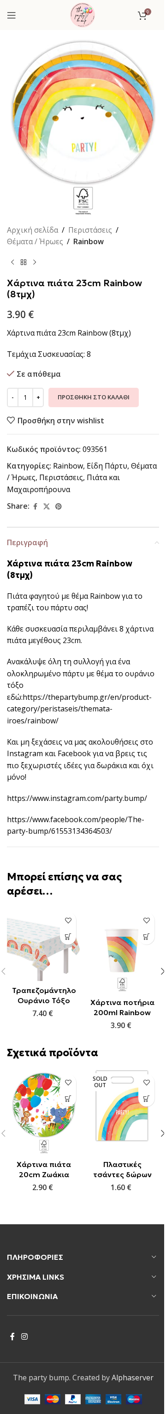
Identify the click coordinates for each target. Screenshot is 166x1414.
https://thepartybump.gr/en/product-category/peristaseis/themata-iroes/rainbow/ (79, 709)
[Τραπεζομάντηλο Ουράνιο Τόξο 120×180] (44, 944)
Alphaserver (133, 1377)
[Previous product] (12, 262)
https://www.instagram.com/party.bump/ (77, 798)
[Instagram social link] (24, 1336)
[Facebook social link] (35, 506)
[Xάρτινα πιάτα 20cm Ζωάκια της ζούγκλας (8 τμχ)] (44, 1112)
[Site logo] (82, 14)
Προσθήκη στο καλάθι (94, 397)
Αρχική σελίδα (32, 230)
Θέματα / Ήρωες (35, 241)
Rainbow (88, 241)
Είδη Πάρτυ (107, 466)
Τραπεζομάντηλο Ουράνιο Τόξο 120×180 (44, 1001)
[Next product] (34, 262)
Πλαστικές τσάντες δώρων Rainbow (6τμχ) (122, 1175)
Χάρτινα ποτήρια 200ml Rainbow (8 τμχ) (122, 1013)
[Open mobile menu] (11, 15)
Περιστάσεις (90, 230)
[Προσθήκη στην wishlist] (68, 920)
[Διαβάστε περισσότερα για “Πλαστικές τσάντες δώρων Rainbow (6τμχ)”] (146, 1098)
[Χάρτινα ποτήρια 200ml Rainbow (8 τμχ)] (122, 950)
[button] (68, 936)
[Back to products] (23, 262)
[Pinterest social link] (59, 506)
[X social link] (47, 506)
